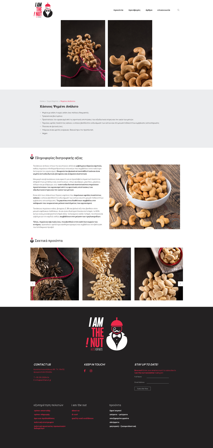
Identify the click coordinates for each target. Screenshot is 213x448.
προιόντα (118, 10)
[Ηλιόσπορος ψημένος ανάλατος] (54, 284)
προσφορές (134, 10)
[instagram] (91, 371)
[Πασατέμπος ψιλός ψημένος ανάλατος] (106, 284)
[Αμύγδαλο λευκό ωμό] (158, 284)
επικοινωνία (163, 10)
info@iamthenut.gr (43, 380)
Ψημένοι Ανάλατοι (67, 101)
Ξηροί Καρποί (52, 101)
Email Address (139, 382)
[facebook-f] (85, 371)
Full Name (138, 377)
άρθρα (149, 10)
